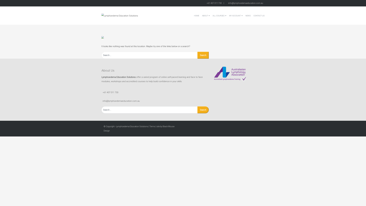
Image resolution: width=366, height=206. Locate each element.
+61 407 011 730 (214, 3)
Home (196, 16)
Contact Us (258, 16)
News (248, 16)
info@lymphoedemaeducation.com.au (245, 3)
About (205, 16)
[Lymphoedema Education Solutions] (120, 15)
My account (235, 16)
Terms (152, 126)
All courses (219, 16)
